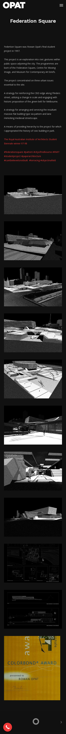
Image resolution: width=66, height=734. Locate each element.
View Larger (34, 192)
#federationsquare (13, 151)
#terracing (34, 160)
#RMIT (56, 151)
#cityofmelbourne (42, 151)
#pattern (28, 151)
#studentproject (12, 156)
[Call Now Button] (7, 727)
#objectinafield (48, 160)
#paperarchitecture (31, 156)
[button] (61, 5)
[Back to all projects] (33, 721)
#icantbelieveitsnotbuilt (16, 160)
